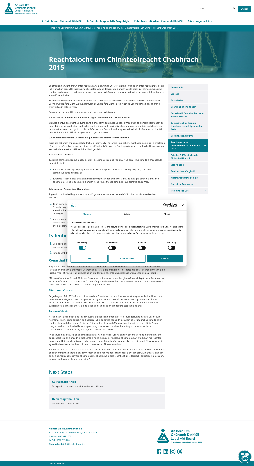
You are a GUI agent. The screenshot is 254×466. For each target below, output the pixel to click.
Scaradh (175, 93)
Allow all (165, 259)
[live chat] (244, 456)
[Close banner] (183, 205)
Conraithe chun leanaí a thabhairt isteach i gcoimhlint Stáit (187, 126)
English (244, 8)
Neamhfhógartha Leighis (184, 177)
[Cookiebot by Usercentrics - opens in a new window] (165, 205)
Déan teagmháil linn (200, 21)
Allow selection (127, 259)
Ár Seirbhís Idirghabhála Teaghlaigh (108, 21)
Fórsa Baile (177, 100)
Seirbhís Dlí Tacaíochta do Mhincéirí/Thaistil (184, 157)
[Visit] (159, 451)
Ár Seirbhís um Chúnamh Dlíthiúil (61, 21)
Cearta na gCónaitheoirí (183, 106)
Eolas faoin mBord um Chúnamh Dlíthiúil (158, 21)
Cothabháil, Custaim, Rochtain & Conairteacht (187, 115)
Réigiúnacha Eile (180, 190)
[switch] (112, 248)
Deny (89, 259)
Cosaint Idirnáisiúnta (182, 135)
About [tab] (167, 214)
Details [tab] (127, 214)
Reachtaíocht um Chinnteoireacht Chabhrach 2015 (185, 145)
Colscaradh (177, 87)
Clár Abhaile (177, 164)
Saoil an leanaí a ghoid (183, 171)
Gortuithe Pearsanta (182, 184)
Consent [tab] (87, 214)
